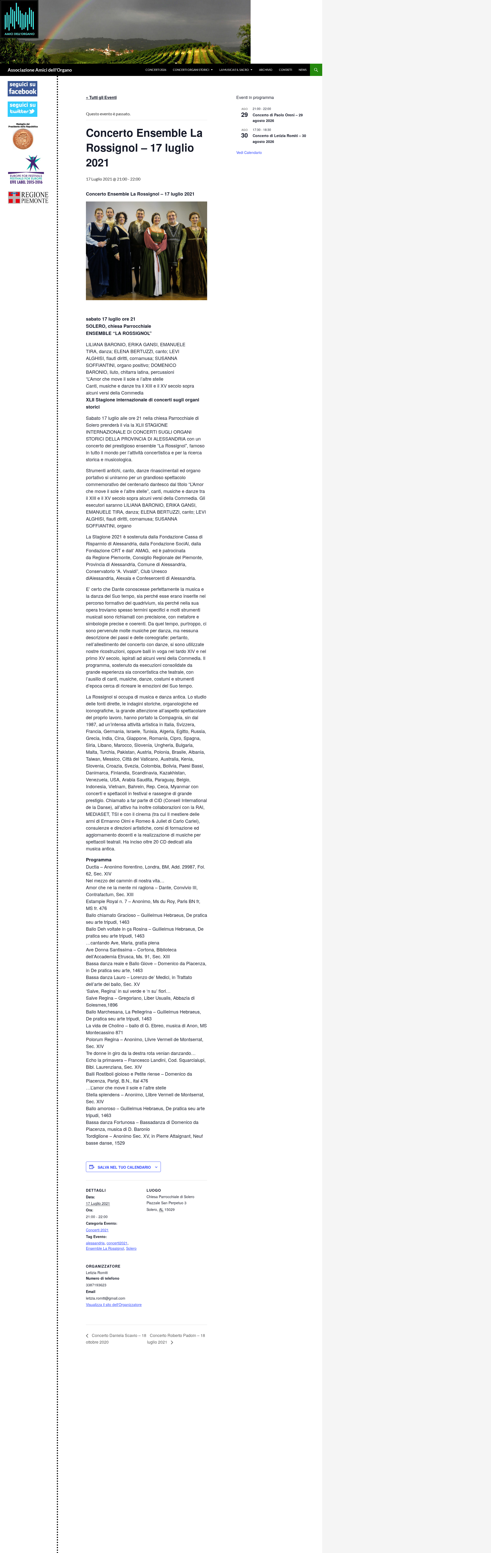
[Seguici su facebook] (22, 88)
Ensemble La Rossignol (105, 1248)
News (303, 69)
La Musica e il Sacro (234, 69)
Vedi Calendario (249, 152)
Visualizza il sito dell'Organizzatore (114, 1304)
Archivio (265, 69)
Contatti (285, 69)
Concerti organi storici (191, 69)
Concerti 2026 (156, 69)
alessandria (95, 1242)
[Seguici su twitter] (22, 109)
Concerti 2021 (97, 1229)
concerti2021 (117, 1242)
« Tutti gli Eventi (101, 97)
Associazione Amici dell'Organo (40, 70)
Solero (131, 1248)
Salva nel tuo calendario (124, 1167)
